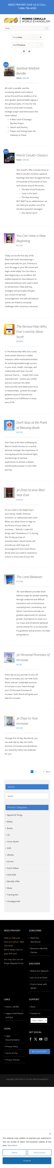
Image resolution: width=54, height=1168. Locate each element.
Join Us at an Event (39, 977)
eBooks (10, 854)
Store (33, 1006)
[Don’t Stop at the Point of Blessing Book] (9, 422)
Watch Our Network (39, 971)
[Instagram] (45, 1039)
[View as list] (29, 51)
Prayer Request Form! (13, 963)
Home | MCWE (12, 1006)
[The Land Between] (9, 576)
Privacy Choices (13, 1059)
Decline (14, 1152)
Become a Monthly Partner (39, 950)
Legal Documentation (13, 1038)
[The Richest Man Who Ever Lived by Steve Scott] (9, 326)
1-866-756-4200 (27, 8)
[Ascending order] (40, 37)
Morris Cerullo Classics (32, 155)
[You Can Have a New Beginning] (9, 235)
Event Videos (13, 868)
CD (8, 835)
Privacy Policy (12, 1046)
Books (10, 828)
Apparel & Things (14, 815)
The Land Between (29, 577)
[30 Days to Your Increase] (9, 717)
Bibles (10, 821)
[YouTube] (40, 1039)
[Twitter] (35, 1039)
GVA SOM (11, 874)
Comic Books (13, 841)
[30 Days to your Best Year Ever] (9, 489)
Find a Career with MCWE (39, 986)
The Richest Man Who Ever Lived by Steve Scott (31, 332)
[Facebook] (30, 1039)
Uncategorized (13, 901)
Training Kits (12, 894)
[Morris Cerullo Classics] (9, 154)
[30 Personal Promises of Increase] (9, 654)
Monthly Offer (13, 881)
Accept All (27, 1161)
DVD (9, 848)
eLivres (10, 861)
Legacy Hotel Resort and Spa (14, 1015)
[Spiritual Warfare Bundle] (9, 67)
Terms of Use (11, 1053)
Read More (12, 1145)
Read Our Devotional (35, 940)
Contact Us (35, 1013)
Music (9, 888)
